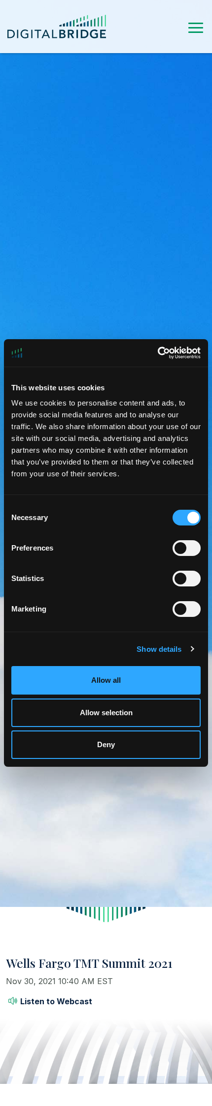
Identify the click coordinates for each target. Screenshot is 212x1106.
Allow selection (106, 712)
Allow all (106, 680)
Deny (106, 744)
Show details (159, 649)
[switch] (187, 548)
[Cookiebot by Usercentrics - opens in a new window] (157, 353)
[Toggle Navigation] (195, 26)
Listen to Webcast (56, 1001)
